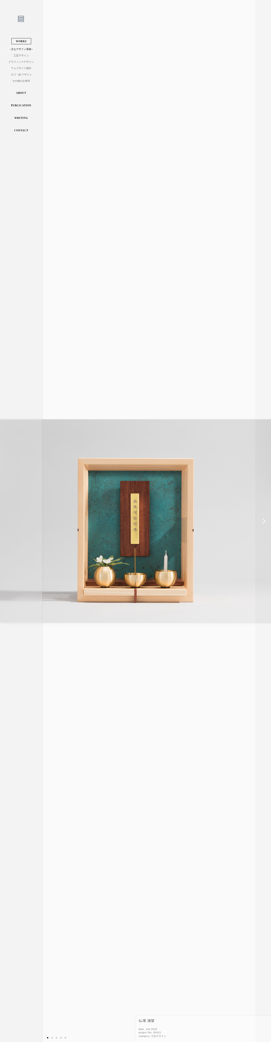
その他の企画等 (21, 80)
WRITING (21, 117)
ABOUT (21, 92)
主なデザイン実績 (21, 49)
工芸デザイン (21, 55)
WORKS (21, 41)
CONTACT (21, 130)
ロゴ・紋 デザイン (21, 74)
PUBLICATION (21, 105)
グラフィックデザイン (21, 61)
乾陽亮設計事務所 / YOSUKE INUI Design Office (21, 19)
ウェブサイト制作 (21, 68)
